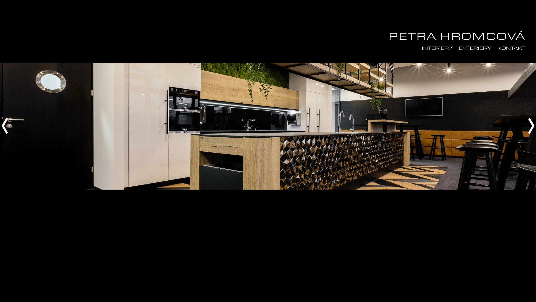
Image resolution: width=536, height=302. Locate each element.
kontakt (511, 49)
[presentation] (5, 126)
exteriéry (475, 49)
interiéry (437, 49)
